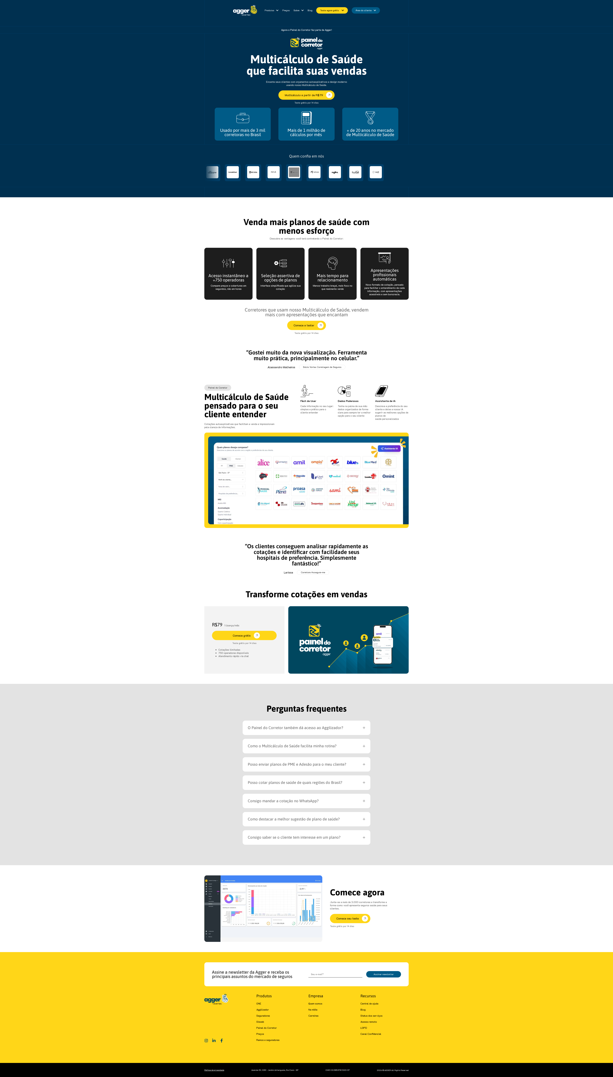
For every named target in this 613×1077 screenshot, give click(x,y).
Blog (363, 1009)
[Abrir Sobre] (302, 10)
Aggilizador (262, 1009)
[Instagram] (206, 1040)
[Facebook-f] (221, 1040)
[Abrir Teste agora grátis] (342, 10)
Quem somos (315, 1003)
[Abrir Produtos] (277, 10)
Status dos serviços (371, 1015)
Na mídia (312, 1009)
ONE (258, 1003)
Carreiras (313, 1015)
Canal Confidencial (370, 1033)
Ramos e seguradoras (268, 1040)
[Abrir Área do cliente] (375, 10)
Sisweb (260, 1021)
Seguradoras (263, 1015)
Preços (260, 1033)
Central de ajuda (369, 1003)
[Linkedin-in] (214, 1040)
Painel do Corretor (266, 1027)
